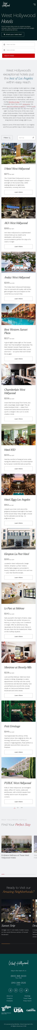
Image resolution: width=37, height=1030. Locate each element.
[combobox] (27, 137)
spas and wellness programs (16, 106)
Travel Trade (27, 998)
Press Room (27, 1001)
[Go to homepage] (5, 4)
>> (22, 807)
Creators (9, 998)
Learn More (19, 192)
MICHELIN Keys (14, 102)
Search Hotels (9, 56)
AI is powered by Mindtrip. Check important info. (18, 1024)
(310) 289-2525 (18, 983)
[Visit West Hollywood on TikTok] (27, 990)
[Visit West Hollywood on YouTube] (21, 990)
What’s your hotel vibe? (14, 34)
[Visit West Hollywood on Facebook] (10, 990)
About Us (10, 996)
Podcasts (10, 1001)
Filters (6, 138)
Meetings (27, 996)
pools (33, 106)
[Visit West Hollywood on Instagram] (16, 990)
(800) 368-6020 (18, 976)
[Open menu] (34, 4)
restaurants (26, 104)
